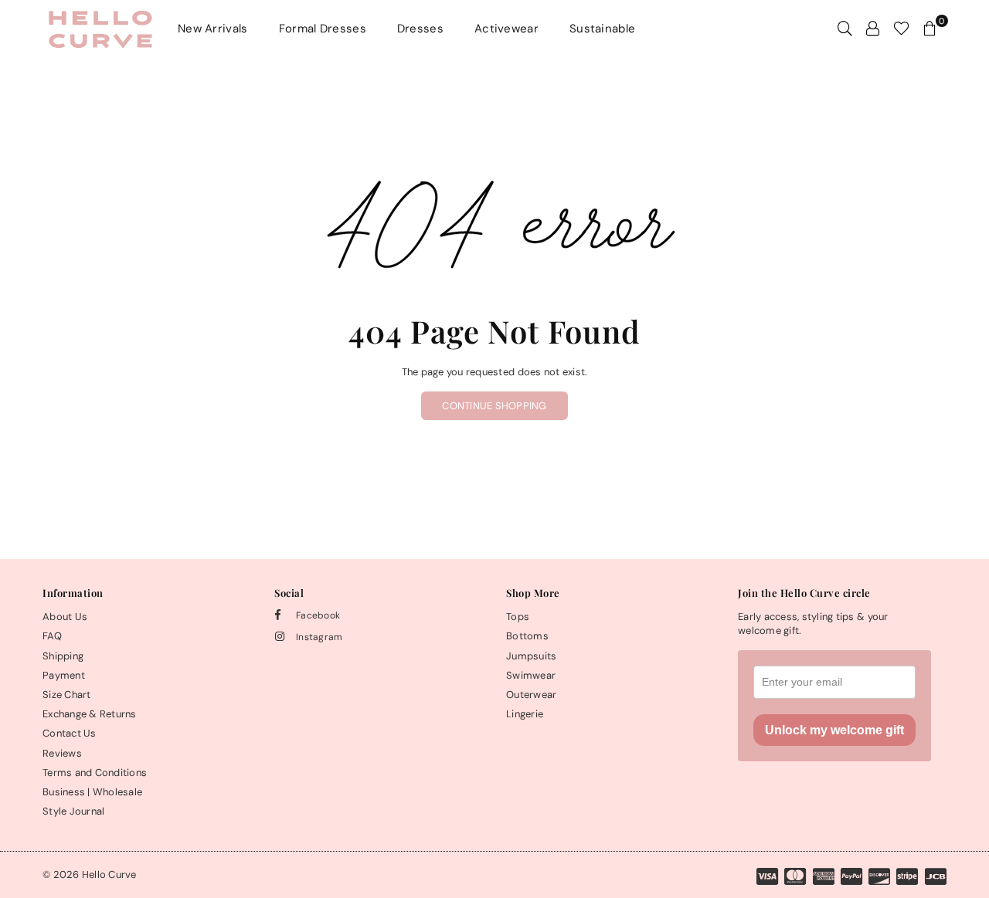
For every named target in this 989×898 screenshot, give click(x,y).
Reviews (62, 753)
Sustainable (602, 28)
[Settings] (872, 28)
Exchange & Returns (89, 713)
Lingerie (524, 713)
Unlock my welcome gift (834, 730)
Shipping (62, 655)
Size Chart (66, 694)
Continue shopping (494, 405)
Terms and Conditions (94, 772)
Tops (517, 616)
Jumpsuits (531, 655)
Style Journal (73, 811)
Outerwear (531, 694)
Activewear (506, 28)
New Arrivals (213, 28)
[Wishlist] (901, 28)
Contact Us (69, 733)
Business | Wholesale (92, 791)
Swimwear (531, 675)
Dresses (420, 28)
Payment (63, 675)
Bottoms (527, 635)
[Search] (845, 28)
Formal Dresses (322, 28)
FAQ (52, 635)
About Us (64, 616)
